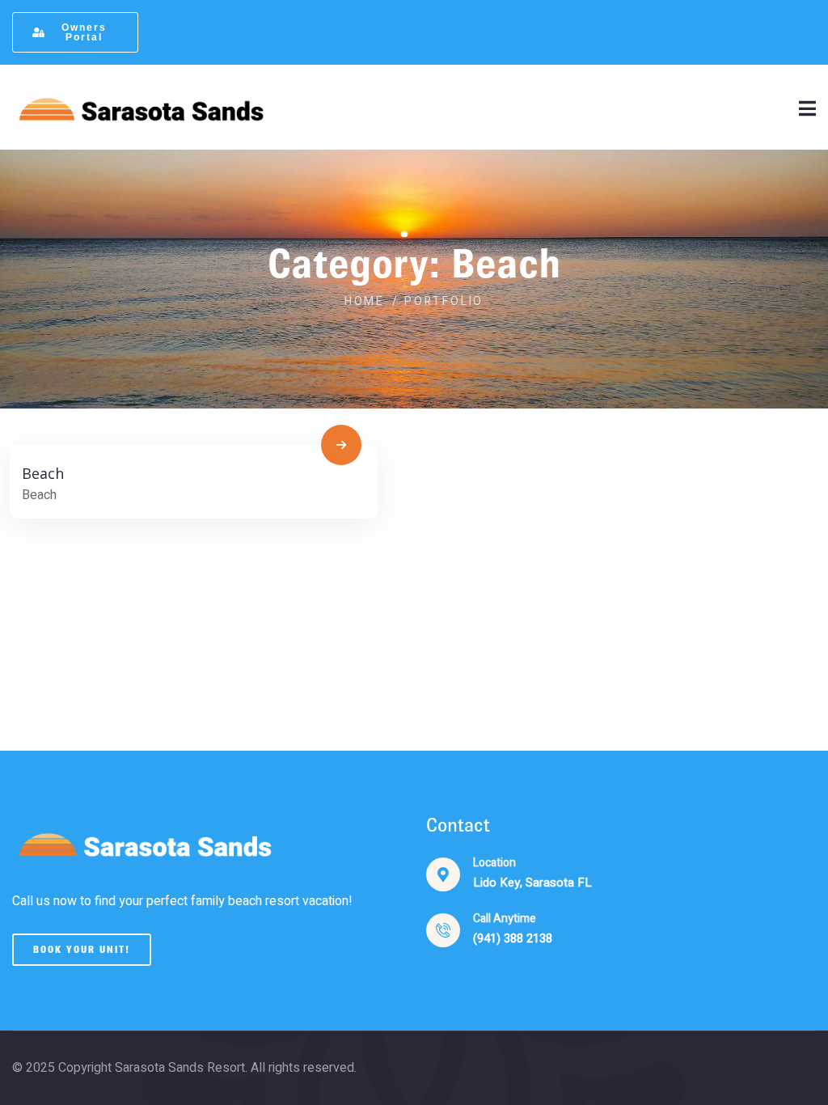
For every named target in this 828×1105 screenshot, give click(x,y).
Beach (43, 473)
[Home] (139, 107)
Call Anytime (504, 918)
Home (364, 301)
